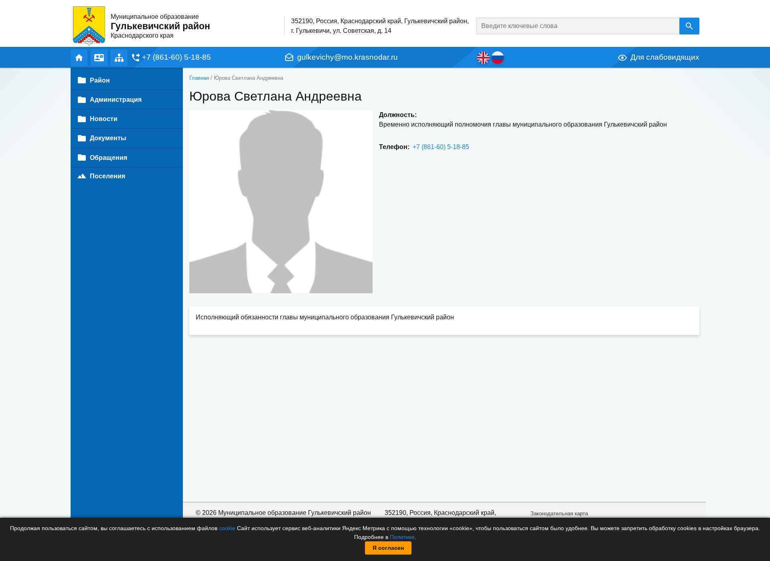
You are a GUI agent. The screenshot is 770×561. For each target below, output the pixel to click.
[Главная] (89, 25)
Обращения (108, 157)
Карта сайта (119, 57)
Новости (104, 118)
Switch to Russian (497, 57)
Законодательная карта (559, 514)
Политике (402, 537)
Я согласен (388, 548)
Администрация (116, 99)
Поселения (107, 176)
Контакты (99, 57)
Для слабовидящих (664, 57)
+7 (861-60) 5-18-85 (176, 57)
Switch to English (483, 57)
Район (100, 80)
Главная (79, 57)
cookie (227, 528)
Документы (108, 138)
